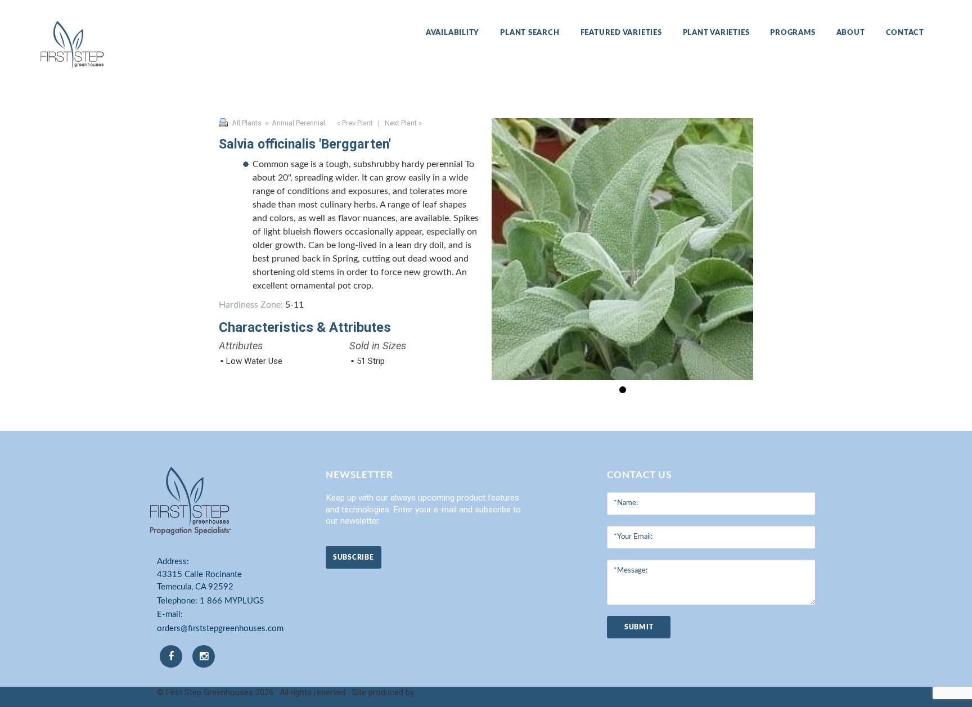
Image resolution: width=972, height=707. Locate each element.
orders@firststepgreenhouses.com (220, 628)
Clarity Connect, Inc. (453, 692)
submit (638, 627)
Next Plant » (404, 123)
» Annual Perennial (294, 123)
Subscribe (353, 557)
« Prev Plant (354, 123)
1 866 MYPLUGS (232, 601)
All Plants (247, 123)
